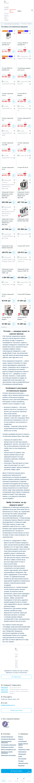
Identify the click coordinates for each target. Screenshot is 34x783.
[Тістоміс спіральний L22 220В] (8, 135)
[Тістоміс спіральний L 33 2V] (8, 160)
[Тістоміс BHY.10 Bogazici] (24, 86)
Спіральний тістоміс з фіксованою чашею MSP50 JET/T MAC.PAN (8, 221)
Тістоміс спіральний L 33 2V (8, 168)
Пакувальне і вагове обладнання (6, 752)
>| (6, 327)
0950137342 (4, 689)
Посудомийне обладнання (8, 745)
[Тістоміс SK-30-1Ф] (24, 160)
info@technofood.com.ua (8, 705)
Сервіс (20, 756)
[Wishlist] (14, 31)
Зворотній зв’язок (23, 763)
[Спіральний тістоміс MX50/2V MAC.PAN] (8, 238)
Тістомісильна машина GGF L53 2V (24, 69)
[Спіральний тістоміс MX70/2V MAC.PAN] (24, 211)
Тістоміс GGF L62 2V (23, 246)
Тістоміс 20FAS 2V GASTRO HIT (23, 43)
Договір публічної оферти (23, 744)
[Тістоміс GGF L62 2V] (24, 238)
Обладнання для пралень (8, 755)
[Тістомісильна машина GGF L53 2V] (24, 61)
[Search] (28, 11)
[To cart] (13, 51)
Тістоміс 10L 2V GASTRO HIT (6, 43)
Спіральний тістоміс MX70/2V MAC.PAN (23, 220)
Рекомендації (22, 754)
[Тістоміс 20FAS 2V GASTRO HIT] (24, 35)
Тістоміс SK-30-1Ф (23, 167)
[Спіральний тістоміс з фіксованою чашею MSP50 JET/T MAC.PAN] (8, 211)
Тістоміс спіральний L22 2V (7, 94)
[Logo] (6, 11)
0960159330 (4, 687)
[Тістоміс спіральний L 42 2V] (8, 287)
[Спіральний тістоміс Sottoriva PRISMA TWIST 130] (8, 262)
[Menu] (2, 11)
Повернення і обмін (24, 749)
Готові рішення (22, 741)
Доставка (20, 761)
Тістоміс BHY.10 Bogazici (22, 94)
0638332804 (4, 692)
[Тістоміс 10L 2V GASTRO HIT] (8, 35)
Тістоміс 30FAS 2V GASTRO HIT (7, 69)
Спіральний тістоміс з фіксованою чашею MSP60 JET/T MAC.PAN (24, 194)
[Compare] (14, 33)
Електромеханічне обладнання (11, 23)
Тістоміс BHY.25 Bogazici (6, 318)
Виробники (21, 765)
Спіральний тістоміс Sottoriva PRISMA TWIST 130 (7, 271)
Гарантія (20, 739)
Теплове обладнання (7, 736)
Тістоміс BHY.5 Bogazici (24, 294)
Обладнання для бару (7, 747)
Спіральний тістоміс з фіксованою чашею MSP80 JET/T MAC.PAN (8, 194)
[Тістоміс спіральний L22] (24, 135)
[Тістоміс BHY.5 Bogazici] (24, 287)
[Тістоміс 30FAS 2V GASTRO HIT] (8, 61)
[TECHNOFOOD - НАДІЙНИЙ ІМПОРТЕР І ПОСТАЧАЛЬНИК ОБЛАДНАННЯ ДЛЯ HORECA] (16, 658)
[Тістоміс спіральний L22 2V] (8, 86)
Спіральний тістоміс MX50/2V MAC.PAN (7, 246)
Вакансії (20, 736)
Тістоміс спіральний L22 (23, 143)
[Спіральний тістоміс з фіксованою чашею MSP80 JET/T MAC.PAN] (8, 184)
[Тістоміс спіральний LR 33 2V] (24, 111)
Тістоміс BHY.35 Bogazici (22, 318)
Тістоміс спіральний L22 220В (7, 143)
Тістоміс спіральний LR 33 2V (24, 119)
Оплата (20, 747)
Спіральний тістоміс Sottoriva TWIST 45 (23, 270)
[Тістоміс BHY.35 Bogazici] (24, 310)
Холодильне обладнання (8, 739)
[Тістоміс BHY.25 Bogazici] (8, 310)
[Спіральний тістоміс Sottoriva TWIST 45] (24, 262)
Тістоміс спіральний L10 (7, 119)
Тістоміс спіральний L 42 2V (8, 295)
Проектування (22, 751)
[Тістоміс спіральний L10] (8, 111)
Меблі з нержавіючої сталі (8, 749)
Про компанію (22, 758)
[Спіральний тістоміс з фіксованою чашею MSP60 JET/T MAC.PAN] (24, 184)
